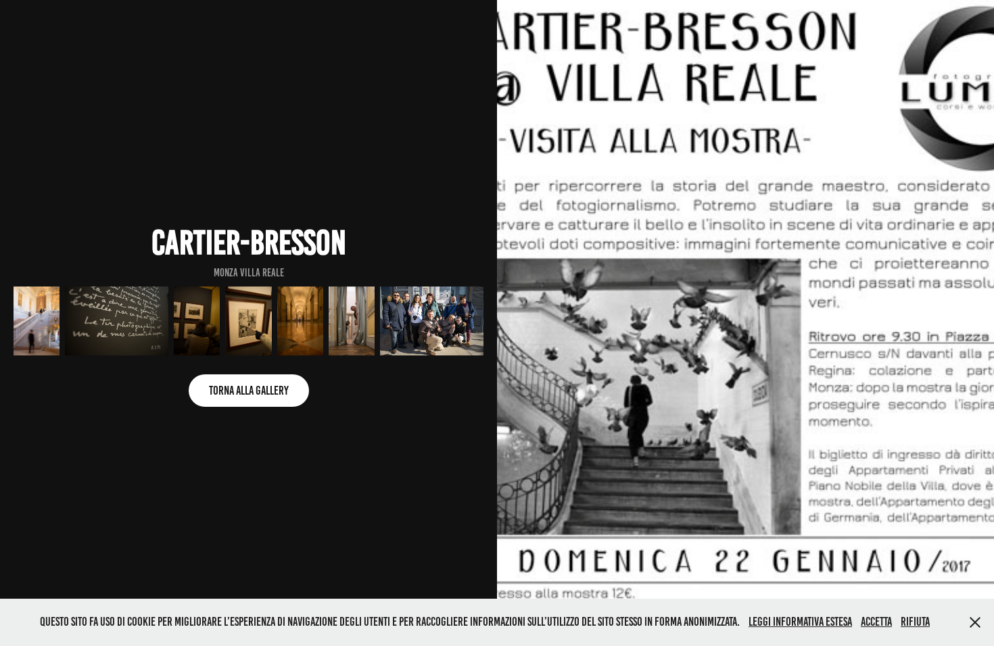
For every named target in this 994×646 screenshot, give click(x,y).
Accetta (876, 621)
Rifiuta (915, 621)
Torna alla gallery (249, 390)
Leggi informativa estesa (800, 621)
